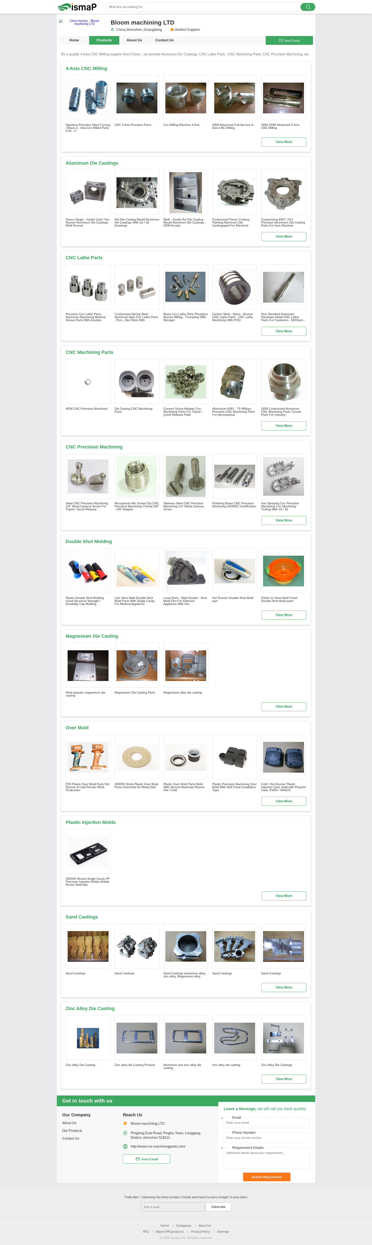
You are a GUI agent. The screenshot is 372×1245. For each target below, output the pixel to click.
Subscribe (218, 1207)
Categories (183, 1226)
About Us (134, 40)
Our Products (72, 1131)
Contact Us (164, 40)
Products (104, 40)
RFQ (146, 1232)
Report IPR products (170, 1232)
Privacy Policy (200, 1232)
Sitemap (223, 1232)
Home (74, 40)
